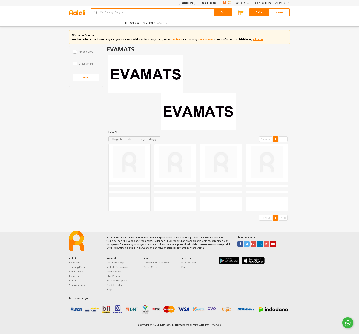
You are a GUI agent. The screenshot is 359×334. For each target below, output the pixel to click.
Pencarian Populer (117, 280)
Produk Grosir (87, 51)
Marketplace (132, 22)
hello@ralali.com (262, 2)
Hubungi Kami (189, 262)
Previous (265, 139)
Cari (222, 12)
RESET (86, 77)
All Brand (148, 22)
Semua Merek (77, 285)
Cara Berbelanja (115, 262)
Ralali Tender (209, 2)
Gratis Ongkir (86, 63)
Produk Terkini (115, 285)
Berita (72, 280)
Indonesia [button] (280, 2)
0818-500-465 (242, 2)
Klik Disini (258, 39)
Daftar (259, 12)
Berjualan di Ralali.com (156, 262)
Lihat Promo (113, 276)
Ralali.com (187, 2)
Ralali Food (75, 276)
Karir (184, 267)
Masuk (279, 12)
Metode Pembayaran (118, 267)
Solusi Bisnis (76, 271)
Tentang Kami (77, 267)
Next (283, 139)
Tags (109, 289)
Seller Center (151, 267)
